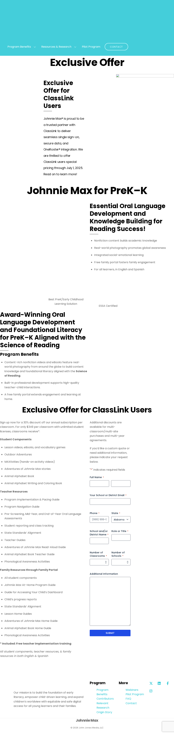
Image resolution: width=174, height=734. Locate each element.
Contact (116, 46)
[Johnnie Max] (87, 38)
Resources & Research (56, 47)
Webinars (132, 690)
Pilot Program (91, 47)
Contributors (105, 699)
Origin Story (104, 712)
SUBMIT (110, 633)
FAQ (128, 699)
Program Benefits (19, 47)
